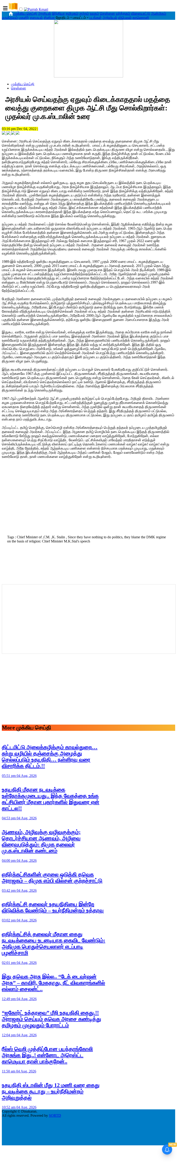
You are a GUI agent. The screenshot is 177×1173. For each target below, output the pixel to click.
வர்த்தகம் (123, 13)
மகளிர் (24, 18)
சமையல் (36, 18)
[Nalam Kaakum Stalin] (88, 76)
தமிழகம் (72, 13)
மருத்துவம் (10, 18)
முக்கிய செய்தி (25, 13)
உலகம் (94, 13)
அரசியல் (44, 13)
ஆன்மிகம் (158, 13)
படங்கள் (95, 18)
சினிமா (49, 18)
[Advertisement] (88, 499)
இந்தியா (58, 13)
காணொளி (141, 18)
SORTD (55, 1115)
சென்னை (107, 13)
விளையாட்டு (140, 13)
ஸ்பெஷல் (125, 18)
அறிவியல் (110, 18)
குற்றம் (84, 13)
